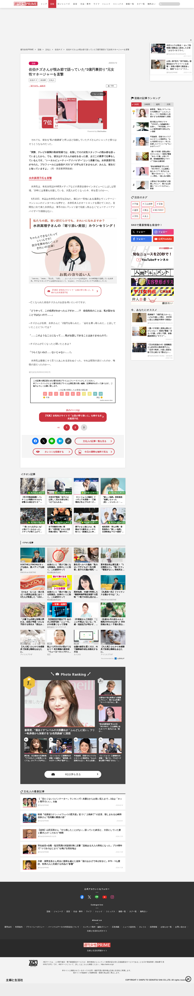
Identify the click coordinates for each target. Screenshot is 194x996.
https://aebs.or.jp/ (107, 964)
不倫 (136, 204)
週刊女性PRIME (27, 49)
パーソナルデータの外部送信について (63, 927)
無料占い (152, 4)
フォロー (140, 232)
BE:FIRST (159, 210)
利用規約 (19, 927)
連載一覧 (130, 4)
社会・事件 (86, 4)
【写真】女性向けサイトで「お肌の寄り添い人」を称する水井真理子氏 (72, 291)
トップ (44, 4)
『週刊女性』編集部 (37, 86)
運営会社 (8, 927)
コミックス (118, 4)
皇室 (75, 4)
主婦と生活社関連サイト (97, 951)
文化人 (48, 49)
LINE (51, 439)
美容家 (43, 80)
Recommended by (107, 658)
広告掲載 (115, 927)
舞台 (146, 210)
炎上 (146, 216)
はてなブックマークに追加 (59, 441)
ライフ (96, 4)
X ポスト (43, 440)
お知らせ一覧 (166, 927)
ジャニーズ (58, 912)
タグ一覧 (141, 4)
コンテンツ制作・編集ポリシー (96, 927)
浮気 (136, 216)
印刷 (112, 86)
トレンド (106, 4)
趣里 (136, 210)
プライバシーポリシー (35, 927)
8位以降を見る (73, 774)
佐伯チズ (58, 49)
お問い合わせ (180, 927)
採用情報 (153, 927)
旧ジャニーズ (64, 4)
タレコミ (142, 927)
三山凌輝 (148, 204)
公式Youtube (165, 239)
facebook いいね (35, 441)
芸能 (52, 4)
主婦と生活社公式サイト (97, 931)
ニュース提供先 (129, 927)
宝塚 (161, 204)
